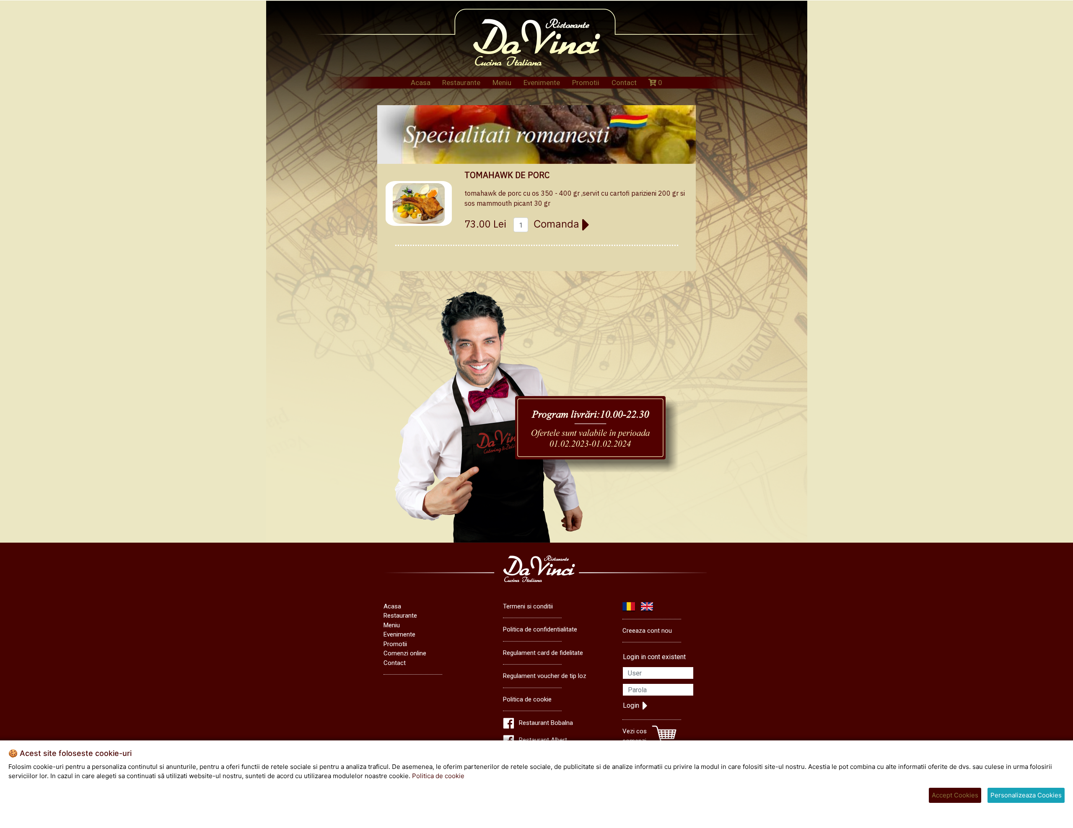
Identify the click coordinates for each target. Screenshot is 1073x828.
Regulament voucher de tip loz (544, 676)
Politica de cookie (527, 699)
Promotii (585, 82)
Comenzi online (405, 653)
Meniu (501, 82)
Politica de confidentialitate (540, 629)
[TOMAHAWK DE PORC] (419, 203)
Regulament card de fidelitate (543, 653)
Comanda (558, 224)
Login (631, 705)
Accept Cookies (955, 795)
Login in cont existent (654, 657)
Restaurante (461, 82)
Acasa (420, 82)
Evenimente (542, 82)
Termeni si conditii (528, 606)
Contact (624, 82)
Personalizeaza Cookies (1026, 795)
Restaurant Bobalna (546, 723)
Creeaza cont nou (647, 630)
